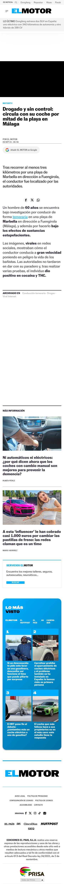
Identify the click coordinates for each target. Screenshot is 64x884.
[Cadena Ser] (31, 829)
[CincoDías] (31, 824)
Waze (49, 2)
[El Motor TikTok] (39, 813)
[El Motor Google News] (44, 813)
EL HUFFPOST (25, 621)
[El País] (9, 824)
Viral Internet (9, 296)
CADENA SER (50, 621)
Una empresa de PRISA (32, 871)
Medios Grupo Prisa (32, 880)
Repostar (38, 2)
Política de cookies (44, 801)
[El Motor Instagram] (35, 813)
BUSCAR (15, 582)
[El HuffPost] (49, 824)
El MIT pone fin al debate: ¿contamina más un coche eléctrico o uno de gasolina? (18, 730)
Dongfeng (26, 2)
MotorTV (7, 103)
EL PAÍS (35, 621)
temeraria (20, 217)
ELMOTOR (11, 620)
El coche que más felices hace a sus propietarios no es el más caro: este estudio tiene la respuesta (44, 731)
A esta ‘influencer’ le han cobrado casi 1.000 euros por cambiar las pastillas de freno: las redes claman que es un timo (32, 537)
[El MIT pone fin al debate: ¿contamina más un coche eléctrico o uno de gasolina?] (18, 721)
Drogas (51, 293)
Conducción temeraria (34, 293)
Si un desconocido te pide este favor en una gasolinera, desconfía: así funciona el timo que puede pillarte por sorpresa (17, 671)
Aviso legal (20, 796)
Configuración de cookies (21, 801)
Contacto (38, 805)
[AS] (19, 824)
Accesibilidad (26, 805)
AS (42, 620)
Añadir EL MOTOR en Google (23, 150)
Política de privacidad (37, 796)
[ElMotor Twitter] (30, 813)
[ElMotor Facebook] (26, 813)
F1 (16, 2)
